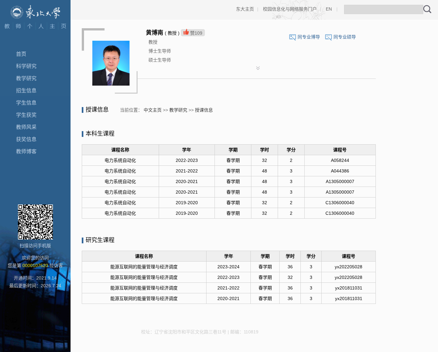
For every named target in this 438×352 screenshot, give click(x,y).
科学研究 (26, 66)
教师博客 (26, 151)
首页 (21, 54)
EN (329, 9)
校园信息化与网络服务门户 (290, 9)
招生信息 (26, 90)
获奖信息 (26, 139)
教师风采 (26, 127)
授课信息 (204, 110)
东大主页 (245, 9)
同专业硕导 (344, 36)
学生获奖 (26, 115)
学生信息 (26, 102)
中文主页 (153, 110)
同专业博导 (309, 36)
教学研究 (26, 78)
